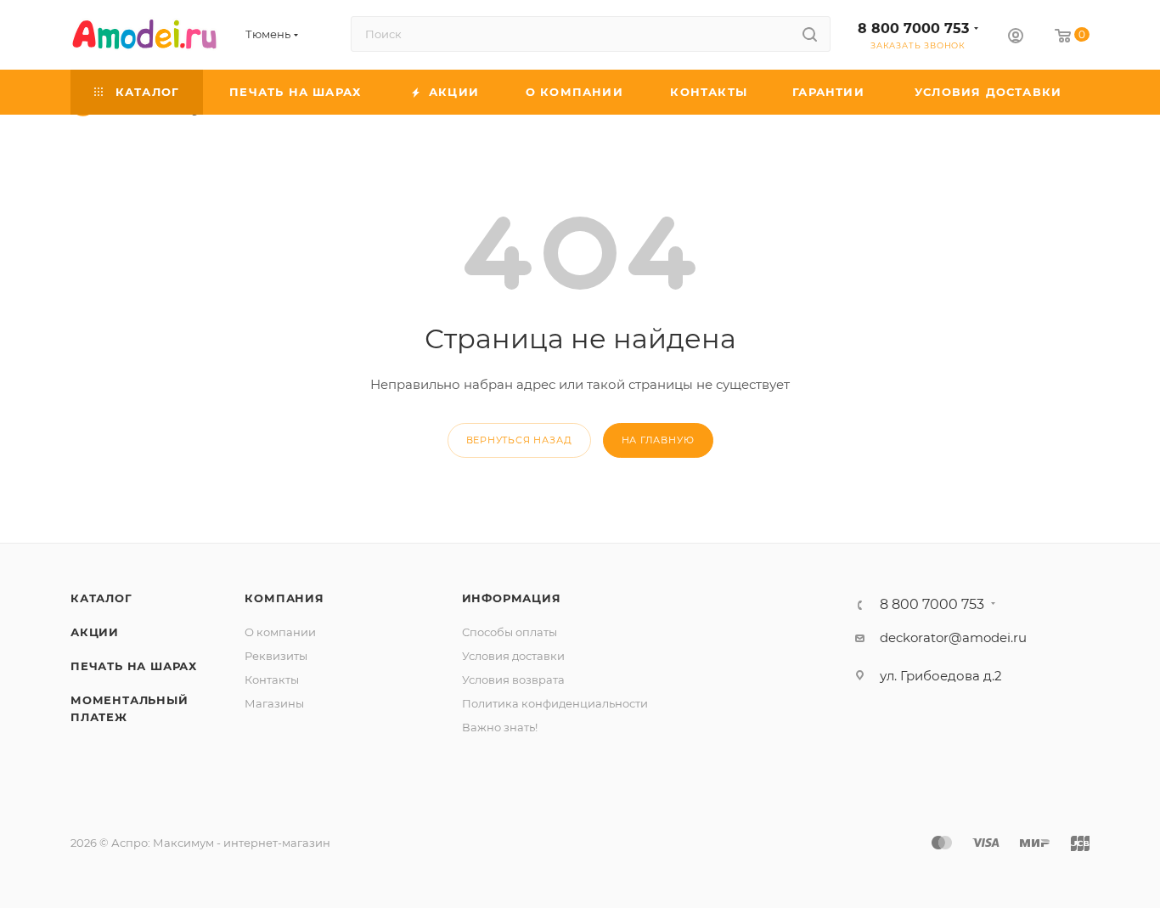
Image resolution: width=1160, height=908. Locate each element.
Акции (94, 632)
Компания (284, 598)
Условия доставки (513, 656)
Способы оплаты (509, 632)
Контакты (272, 679)
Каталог (101, 598)
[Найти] (810, 34)
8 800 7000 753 (913, 28)
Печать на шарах (133, 666)
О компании (280, 632)
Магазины (274, 703)
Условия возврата (513, 679)
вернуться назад (519, 440)
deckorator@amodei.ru (953, 637)
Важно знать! (500, 727)
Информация (511, 598)
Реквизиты (276, 656)
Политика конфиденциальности (555, 703)
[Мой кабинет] (1015, 37)
